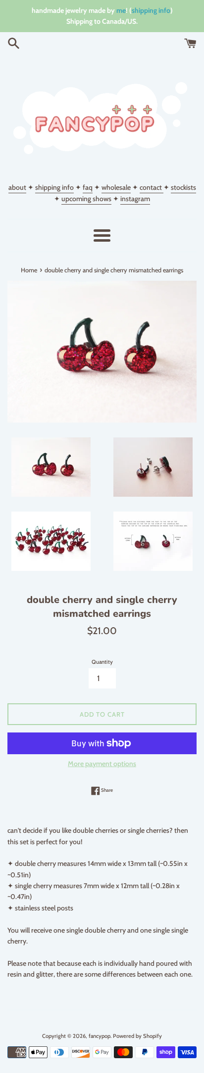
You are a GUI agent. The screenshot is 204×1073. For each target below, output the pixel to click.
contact (151, 187)
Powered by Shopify (137, 1035)
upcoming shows (86, 198)
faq (88, 187)
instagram (135, 198)
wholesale (116, 187)
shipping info (151, 10)
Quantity (102, 661)
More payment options (102, 763)
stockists (183, 187)
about (17, 187)
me (121, 10)
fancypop (99, 1035)
